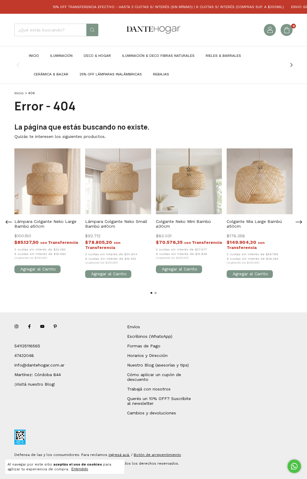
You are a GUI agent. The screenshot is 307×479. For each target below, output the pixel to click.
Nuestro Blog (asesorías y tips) (158, 365)
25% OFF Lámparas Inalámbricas (110, 74)
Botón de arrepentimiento (157, 455)
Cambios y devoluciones (151, 412)
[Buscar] (92, 30)
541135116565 (27, 345)
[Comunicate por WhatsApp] (294, 466)
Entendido (79, 469)
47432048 (24, 355)
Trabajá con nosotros (149, 389)
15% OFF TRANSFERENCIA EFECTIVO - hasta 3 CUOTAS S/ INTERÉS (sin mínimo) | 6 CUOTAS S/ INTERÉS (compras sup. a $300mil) (163, 7)
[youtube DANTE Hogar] (42, 326)
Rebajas (161, 74)
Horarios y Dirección (147, 355)
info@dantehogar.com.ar (39, 365)
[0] (287, 30)
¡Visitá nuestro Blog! (34, 384)
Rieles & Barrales (223, 56)
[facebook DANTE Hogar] (29, 326)
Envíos (133, 326)
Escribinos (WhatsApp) (149, 336)
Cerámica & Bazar (51, 74)
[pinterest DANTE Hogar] (55, 326)
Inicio (34, 56)
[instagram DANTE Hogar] (16, 326)
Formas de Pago (143, 345)
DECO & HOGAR (97, 56)
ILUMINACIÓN (61, 56)
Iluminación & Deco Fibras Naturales (158, 56)
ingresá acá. (119, 455)
